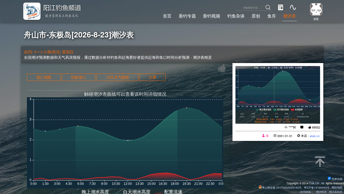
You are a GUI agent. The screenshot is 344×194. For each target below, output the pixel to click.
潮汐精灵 (321, 192)
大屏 (152, 77)
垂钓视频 (211, 16)
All (322, 183)
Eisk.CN (314, 183)
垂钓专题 (187, 16)
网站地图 (337, 187)
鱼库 (271, 16)
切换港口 (78, 77)
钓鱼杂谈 (236, 16)
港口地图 (43, 77)
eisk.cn (315, 136)
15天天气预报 (117, 77)
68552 (316, 127)
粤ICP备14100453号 (316, 187)
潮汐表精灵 (335, 192)
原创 (256, 16)
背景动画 (337, 179)
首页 (167, 16)
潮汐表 (289, 16)
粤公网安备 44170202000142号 (282, 187)
